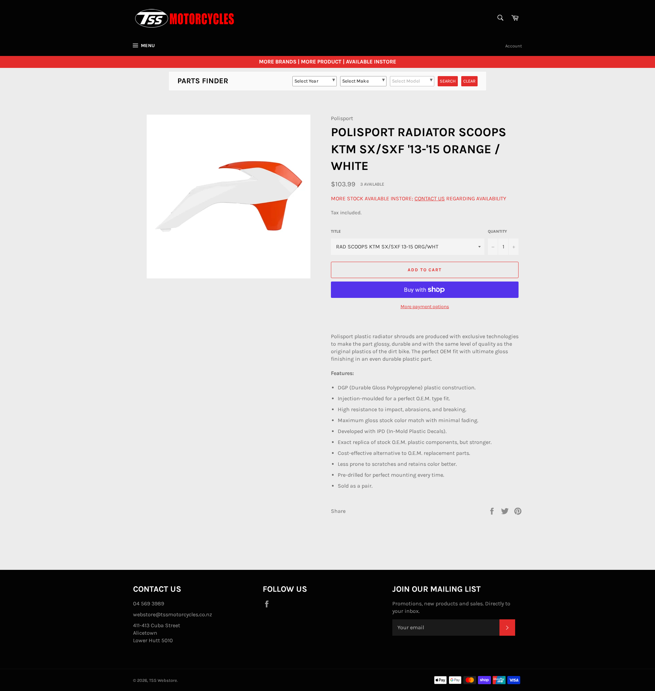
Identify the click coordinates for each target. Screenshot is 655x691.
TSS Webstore (163, 680)
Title (336, 231)
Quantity (497, 231)
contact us (429, 198)
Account (513, 45)
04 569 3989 (148, 603)
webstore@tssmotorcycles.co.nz (172, 614)
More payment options (425, 306)
